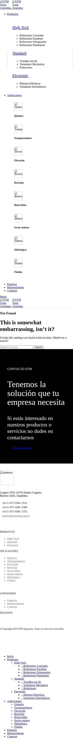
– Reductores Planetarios (35, 675)
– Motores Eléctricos (32, 694)
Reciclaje (19, 714)
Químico (19, 704)
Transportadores (23, 707)
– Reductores (28, 688)
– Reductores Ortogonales (35, 672)
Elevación (19, 710)
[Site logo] (6, 7)
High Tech (20, 27)
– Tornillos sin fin (31, 681)
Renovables (20, 717)
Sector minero (22, 720)
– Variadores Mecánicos (34, 685)
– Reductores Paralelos (34, 669)
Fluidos (18, 726)
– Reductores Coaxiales (34, 665)
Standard (19, 53)
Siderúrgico (20, 723)
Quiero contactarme (22, 447)
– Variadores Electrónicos (35, 697)
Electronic (20, 75)
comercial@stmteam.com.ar (16, 515)
